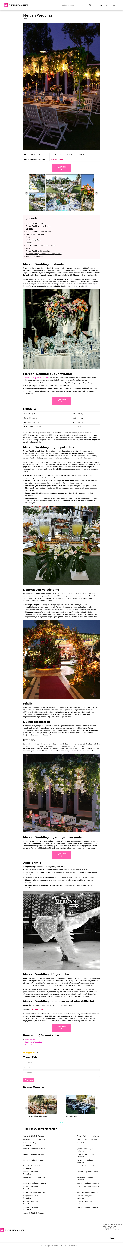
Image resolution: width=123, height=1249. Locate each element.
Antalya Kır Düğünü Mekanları (34, 1139)
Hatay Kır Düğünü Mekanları (87, 1166)
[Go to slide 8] (66, 210)
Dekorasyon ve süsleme (35, 234)
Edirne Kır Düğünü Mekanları (34, 1160)
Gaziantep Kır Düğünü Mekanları (31, 1167)
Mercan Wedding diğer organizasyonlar (41, 245)
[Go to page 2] (62, 1122)
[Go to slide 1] (56, 210)
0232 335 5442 (57, 159)
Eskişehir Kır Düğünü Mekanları (85, 1161)
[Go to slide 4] (60, 210)
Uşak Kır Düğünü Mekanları (87, 1207)
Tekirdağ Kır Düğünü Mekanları (84, 1203)
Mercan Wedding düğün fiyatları (38, 226)
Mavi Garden (30, 1039)
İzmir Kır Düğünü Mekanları (87, 1172)
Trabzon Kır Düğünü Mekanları (30, 1208)
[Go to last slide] (26, 193)
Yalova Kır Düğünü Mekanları (34, 1213)
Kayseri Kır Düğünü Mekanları (34, 1177)
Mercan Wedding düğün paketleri (38, 232)
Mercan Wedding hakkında (36, 223)
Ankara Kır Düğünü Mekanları (88, 1136)
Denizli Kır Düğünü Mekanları (34, 1154)
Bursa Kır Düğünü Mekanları (34, 1149)
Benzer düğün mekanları (35, 257)
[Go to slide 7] (64, 210)
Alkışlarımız (30, 248)
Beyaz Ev (29, 1045)
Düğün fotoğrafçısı (33, 240)
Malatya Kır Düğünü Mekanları (30, 1188)
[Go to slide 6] (63, 210)
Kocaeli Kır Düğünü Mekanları (34, 1183)
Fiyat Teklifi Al (61, 168)
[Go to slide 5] (62, 210)
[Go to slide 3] (59, 210)
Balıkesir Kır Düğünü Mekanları (31, 1144)
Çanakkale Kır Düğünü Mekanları (85, 1150)
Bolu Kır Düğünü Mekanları (87, 1143)
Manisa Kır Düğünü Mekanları (88, 1187)
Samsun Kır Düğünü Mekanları (30, 1203)
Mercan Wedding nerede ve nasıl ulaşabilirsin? (44, 254)
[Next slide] (96, 193)
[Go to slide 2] (58, 210)
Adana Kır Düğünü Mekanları (34, 1136)
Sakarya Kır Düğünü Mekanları (84, 1197)
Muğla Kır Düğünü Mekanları (87, 1192)
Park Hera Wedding (33, 1042)
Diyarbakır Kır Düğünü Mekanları (85, 1156)
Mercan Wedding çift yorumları (38, 251)
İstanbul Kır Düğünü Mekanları (30, 1173)
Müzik (28, 237)
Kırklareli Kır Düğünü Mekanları (85, 1179)
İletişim (115, 5)
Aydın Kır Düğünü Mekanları (87, 1139)
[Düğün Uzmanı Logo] (12, 1230)
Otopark (29, 243)
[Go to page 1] (60, 1122)
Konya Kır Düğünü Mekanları (88, 1183)
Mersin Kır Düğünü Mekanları (34, 1192)
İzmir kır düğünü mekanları (36, 378)
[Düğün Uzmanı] (16, 5)
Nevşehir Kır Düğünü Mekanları (31, 1197)
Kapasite (29, 229)
